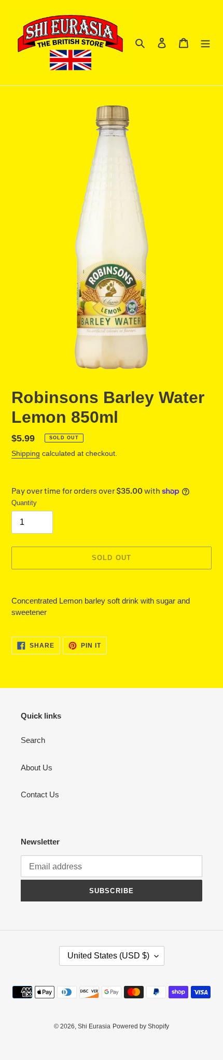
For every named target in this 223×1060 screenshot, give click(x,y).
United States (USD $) (108, 955)
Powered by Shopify (141, 1026)
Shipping (25, 453)
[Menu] (205, 43)
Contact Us (40, 794)
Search (33, 740)
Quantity (24, 503)
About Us (36, 767)
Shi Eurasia (94, 1026)
